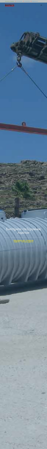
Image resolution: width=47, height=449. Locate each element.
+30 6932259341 (27, 1)
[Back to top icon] (41, 446)
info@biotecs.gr (35, 1)
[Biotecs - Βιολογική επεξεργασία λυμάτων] (9, 5)
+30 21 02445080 (19, 1)
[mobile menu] (41, 5)
